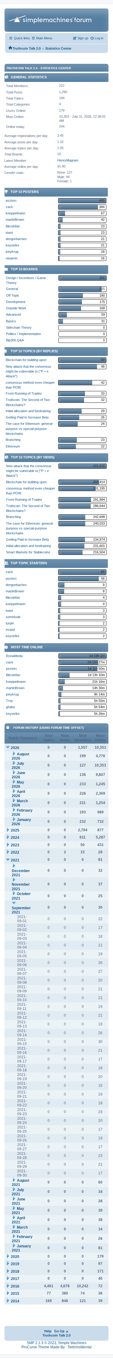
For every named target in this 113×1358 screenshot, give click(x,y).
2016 (15, 1286)
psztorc (11, 200)
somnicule (13, 617)
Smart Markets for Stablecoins (28, 552)
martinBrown (15, 219)
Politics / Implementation (23, 334)
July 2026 (18, 765)
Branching (13, 439)
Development (15, 302)
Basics (11, 321)
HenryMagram (67, 160)
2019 (15, 1264)
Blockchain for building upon (26, 360)
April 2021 (18, 1220)
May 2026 (18, 784)
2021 (15, 860)
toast (9, 232)
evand (10, 629)
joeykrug (12, 251)
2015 (15, 1293)
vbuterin (11, 258)
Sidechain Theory (19, 327)
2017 (15, 1279)
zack (9, 207)
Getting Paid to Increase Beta (27, 417)
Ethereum (13, 446)
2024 (15, 837)
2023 (15, 845)
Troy (9, 700)
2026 (15, 748)
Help (48, 1331)
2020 (15, 1257)
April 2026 (18, 794)
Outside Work (16, 308)
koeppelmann (15, 213)
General (12, 289)
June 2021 (18, 1201)
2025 (15, 830)
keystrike (12, 245)
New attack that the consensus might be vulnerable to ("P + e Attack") (28, 371)
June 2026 (18, 775)
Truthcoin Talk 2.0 (56, 1335)
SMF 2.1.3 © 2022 (41, 1343)
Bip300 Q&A (15, 340)
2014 (15, 1301)
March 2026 (20, 803)
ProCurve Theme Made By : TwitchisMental (56, 1347)
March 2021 (20, 1229)
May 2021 (18, 1211)
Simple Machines (72, 1343)
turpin (10, 623)
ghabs (10, 707)
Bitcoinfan (13, 226)
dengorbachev (16, 239)
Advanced (13, 314)
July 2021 (18, 1192)
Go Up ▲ (61, 1331)
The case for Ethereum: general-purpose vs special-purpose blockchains (29, 428)
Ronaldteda (14, 656)
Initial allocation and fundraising (28, 411)
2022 (15, 852)
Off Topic (12, 295)
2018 (15, 1271)
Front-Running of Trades (24, 393)
